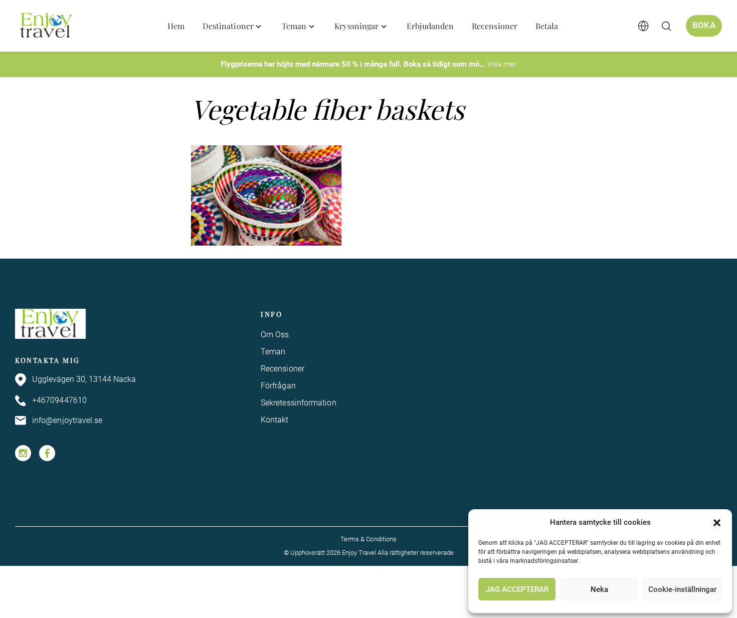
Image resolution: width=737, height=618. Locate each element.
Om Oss (275, 334)
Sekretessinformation (298, 402)
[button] (717, 523)
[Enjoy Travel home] (47, 26)
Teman (273, 351)
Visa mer (501, 64)
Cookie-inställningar (682, 589)
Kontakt (275, 420)
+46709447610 (59, 400)
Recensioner (282, 368)
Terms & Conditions (368, 539)
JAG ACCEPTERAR (517, 589)
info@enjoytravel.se (67, 420)
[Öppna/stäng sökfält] (666, 26)
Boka (703, 25)
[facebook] (47, 453)
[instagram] (23, 453)
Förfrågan (278, 385)
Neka (599, 589)
